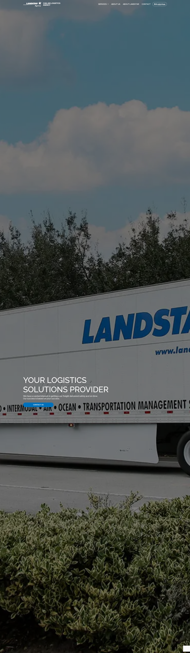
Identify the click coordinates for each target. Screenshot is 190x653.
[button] (103, 4)
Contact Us (38, 405)
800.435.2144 (159, 4)
